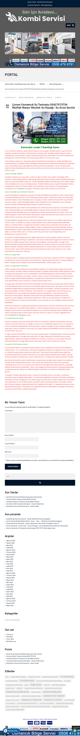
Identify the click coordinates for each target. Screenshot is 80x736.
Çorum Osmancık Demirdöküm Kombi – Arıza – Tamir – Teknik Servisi (28, 521)
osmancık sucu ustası (12, 700)
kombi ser (46, 685)
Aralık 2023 (9, 589)
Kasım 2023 (10, 591)
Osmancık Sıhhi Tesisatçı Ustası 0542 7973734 (21, 499)
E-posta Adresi (10, 443)
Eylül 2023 (9, 596)
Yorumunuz (9, 410)
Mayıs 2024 (9, 580)
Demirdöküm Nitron (34, 677)
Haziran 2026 (10, 543)
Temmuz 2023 (11, 601)
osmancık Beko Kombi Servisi (53, 688)
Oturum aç (9, 634)
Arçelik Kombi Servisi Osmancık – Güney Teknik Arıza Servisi (25, 519)
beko (7, 677)
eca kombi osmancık (12, 681)
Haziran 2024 (10, 578)
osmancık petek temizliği (53, 696)
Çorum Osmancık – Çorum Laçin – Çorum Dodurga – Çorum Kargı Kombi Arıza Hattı (32, 526)
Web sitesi (8, 452)
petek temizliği (10, 703)
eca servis (67, 681)
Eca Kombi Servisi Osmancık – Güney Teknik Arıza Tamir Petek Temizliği (28, 523)
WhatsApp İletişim (46, 5)
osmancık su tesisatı (44, 97)
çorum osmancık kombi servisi (15, 709)
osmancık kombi (35, 692)
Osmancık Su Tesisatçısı (17, 315)
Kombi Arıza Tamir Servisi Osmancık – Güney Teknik (22, 506)
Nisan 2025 (9, 559)
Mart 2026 (9, 545)
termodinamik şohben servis (64, 703)
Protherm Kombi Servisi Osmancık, (27, 703)
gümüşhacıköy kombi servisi (14, 685)
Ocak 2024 (9, 587)
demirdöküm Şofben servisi (50, 677)
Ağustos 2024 (10, 573)
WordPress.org (11, 641)
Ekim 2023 (9, 594)
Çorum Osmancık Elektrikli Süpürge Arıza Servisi (35, 706)
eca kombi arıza (67, 677)
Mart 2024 (9, 582)
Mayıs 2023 (9, 605)
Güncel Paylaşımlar (26, 97)
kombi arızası (36, 685)
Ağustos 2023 (10, 598)
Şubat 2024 (10, 585)
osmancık (21, 188)
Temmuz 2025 (11, 552)
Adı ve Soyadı (9, 435)
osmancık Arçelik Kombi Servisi (34, 688)
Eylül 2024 (9, 571)
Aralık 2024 (9, 566)
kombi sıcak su (10, 688)
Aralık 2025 (9, 547)
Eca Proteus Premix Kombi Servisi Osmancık (49, 681)
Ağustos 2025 (10, 550)
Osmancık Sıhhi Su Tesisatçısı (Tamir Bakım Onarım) (22, 501)
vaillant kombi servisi (12, 706)
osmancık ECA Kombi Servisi (17, 692)
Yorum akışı (10, 639)
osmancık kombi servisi (12, 696)
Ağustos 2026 (10, 540)
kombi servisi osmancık (58, 685)
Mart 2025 (9, 561)
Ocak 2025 (9, 564)
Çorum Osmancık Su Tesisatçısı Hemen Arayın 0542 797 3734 (25, 528)
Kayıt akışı (9, 636)
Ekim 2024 (9, 568)
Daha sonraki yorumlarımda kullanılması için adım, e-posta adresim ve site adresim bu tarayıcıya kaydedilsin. (40, 460)
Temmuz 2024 (11, 575)
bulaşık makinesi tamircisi (18, 677)
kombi (14, 220)
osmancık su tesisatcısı (31, 700)
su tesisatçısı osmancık (47, 703)
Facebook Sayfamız (34, 5)
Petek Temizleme (69, 700)
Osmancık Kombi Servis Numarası (31, 696)
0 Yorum (58, 97)
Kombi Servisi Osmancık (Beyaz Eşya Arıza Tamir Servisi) (24, 497)
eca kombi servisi (27, 681)
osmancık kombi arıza (52, 692)
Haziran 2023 (10, 603)
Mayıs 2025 (9, 557)
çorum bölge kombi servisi (60, 706)
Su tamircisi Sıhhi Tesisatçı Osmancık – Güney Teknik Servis (25, 504)
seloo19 (56, 523)
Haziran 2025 (10, 554)
